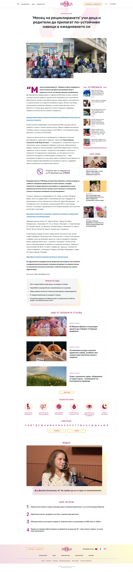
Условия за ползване (64, 560)
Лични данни (75, 560)
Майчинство (89, 193)
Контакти (48, 560)
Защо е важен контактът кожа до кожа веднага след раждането (53, 291)
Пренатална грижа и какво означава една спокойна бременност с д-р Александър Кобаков (67, 507)
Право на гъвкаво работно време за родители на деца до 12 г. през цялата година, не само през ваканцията (67, 530)
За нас (43, 560)
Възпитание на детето (91, 169)
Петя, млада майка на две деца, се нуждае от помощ (49, 284)
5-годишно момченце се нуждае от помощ (45, 295)
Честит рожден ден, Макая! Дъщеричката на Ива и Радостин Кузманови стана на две (95, 197)
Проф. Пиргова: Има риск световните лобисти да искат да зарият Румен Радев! (97, 122)
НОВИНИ (91, 555)
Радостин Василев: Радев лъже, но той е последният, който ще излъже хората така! (98, 132)
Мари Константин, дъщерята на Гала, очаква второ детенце (55, 514)
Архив (114, 4)
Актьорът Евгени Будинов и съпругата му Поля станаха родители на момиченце (95, 223)
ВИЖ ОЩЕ (67, 392)
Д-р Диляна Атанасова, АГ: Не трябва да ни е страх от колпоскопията (68, 490)
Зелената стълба (66, 13)
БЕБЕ (54, 555)
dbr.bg (92, 96)
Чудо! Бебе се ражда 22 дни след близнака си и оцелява (50, 288)
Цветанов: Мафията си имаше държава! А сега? (98, 140)
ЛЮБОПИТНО (79, 555)
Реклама (55, 560)
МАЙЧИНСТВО (65, 555)
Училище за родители (93, 4)
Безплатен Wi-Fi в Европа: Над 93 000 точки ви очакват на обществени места (97, 92)
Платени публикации (86, 560)
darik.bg (93, 125)
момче (77, 430)
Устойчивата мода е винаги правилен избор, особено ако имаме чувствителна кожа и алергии (84, 353)
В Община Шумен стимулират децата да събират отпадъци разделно (84, 328)
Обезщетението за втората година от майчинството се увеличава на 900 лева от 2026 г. (66, 522)
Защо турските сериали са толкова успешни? (98, 101)
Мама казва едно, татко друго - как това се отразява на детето (94, 172)
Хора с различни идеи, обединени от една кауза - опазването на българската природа (86, 378)
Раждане (88, 219)
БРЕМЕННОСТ (43, 555)
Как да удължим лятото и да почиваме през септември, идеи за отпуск (98, 112)
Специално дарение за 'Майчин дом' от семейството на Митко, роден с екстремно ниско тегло (52, 299)
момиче (57, 430)
